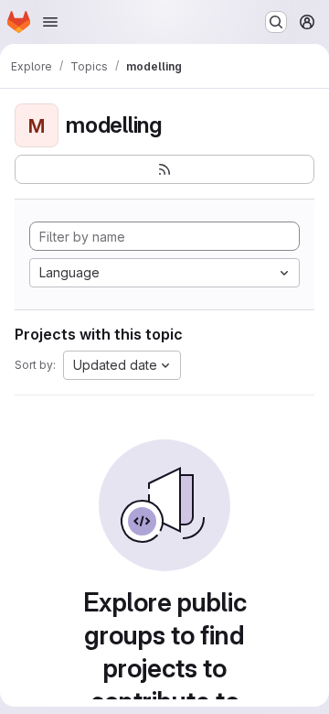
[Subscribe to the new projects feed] (164, 169)
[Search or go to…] (276, 22)
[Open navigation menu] (50, 22)
